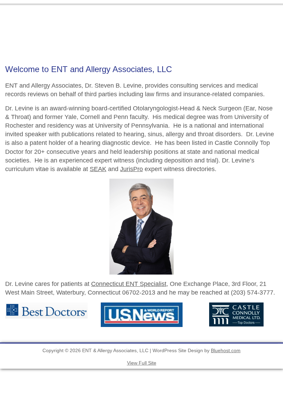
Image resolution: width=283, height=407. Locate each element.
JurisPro (131, 169)
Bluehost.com (226, 350)
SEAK (98, 169)
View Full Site (141, 363)
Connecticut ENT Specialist (128, 283)
